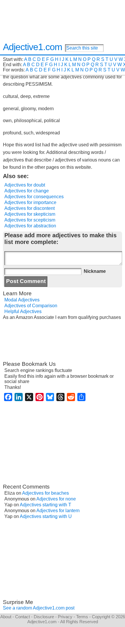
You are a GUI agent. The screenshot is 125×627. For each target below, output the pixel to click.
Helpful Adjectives (23, 311)
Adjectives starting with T (45, 504)
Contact (22, 616)
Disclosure (44, 616)
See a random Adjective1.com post (38, 607)
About (5, 616)
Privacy (65, 616)
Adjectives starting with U (46, 516)
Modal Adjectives (22, 299)
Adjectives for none (56, 498)
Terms (82, 616)
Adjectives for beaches (45, 493)
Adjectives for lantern (58, 510)
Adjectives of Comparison (30, 305)
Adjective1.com (32, 47)
